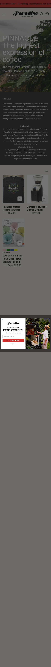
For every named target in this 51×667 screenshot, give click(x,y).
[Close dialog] (2, 319)
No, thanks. (13, 344)
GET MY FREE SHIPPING (13, 340)
